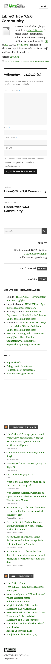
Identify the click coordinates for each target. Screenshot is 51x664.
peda (7, 61)
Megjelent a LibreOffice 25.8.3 (22, 634)
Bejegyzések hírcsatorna (19, 366)
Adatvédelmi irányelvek (16, 655)
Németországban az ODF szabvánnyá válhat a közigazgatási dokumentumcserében (26, 598)
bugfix (32, 61)
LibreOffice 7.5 (34, 30)
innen (42, 268)
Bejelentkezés (14, 362)
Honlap (8, 148)
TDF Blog (14, 56)
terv (42, 279)
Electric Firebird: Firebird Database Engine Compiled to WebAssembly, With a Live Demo (25, 526)
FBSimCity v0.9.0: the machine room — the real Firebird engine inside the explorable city (26, 511)
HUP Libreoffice (21, 576)
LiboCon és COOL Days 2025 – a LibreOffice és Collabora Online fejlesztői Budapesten (26, 315)
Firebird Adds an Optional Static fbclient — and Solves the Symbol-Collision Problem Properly (25, 540)
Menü (43, 6)
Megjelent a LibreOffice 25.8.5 (22, 605)
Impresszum (11, 658)
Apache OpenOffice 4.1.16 (19, 630)
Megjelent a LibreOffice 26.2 (21, 609)
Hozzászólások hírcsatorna (21, 370)
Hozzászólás (12, 91)
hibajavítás (39, 61)
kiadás (46, 61)
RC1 (46, 41)
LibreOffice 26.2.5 (16, 583)
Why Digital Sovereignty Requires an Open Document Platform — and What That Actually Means (27, 496)
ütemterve (22, 44)
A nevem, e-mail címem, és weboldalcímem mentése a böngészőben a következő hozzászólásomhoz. (24, 162)
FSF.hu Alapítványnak (35, 253)
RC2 (6, 44)
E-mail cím (10, 138)
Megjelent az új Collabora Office (23, 619)
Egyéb (24, 61)
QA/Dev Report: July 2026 (20, 474)
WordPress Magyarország (20, 373)
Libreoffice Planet (23, 427)
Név (7, 127)
